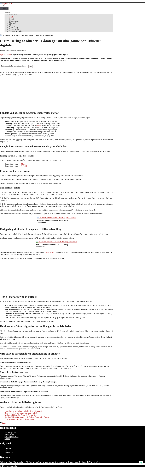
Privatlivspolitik (10, 433)
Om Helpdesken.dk (11, 437)
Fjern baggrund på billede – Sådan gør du (19, 419)
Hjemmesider (14, 21)
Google (11, 19)
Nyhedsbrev (9, 452)
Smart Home (13, 27)
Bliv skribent (9, 435)
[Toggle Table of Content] (29, 66)
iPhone (23, 164)
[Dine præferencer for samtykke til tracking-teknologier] (141, 463)
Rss (6, 450)
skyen (39, 126)
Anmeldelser (13, 15)
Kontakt (7, 439)
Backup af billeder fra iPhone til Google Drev (21, 415)
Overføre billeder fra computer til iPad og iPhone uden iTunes (27, 417)
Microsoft (12, 23)
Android (24, 166)
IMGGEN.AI (50, 252)
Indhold (7, 13)
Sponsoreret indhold (16, 31)
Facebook (8, 448)
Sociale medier (14, 29)
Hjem (2, 54)
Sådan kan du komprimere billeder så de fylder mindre (24, 411)
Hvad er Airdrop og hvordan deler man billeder (21, 413)
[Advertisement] (56, 93)
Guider (11, 17)
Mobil (11, 25)
